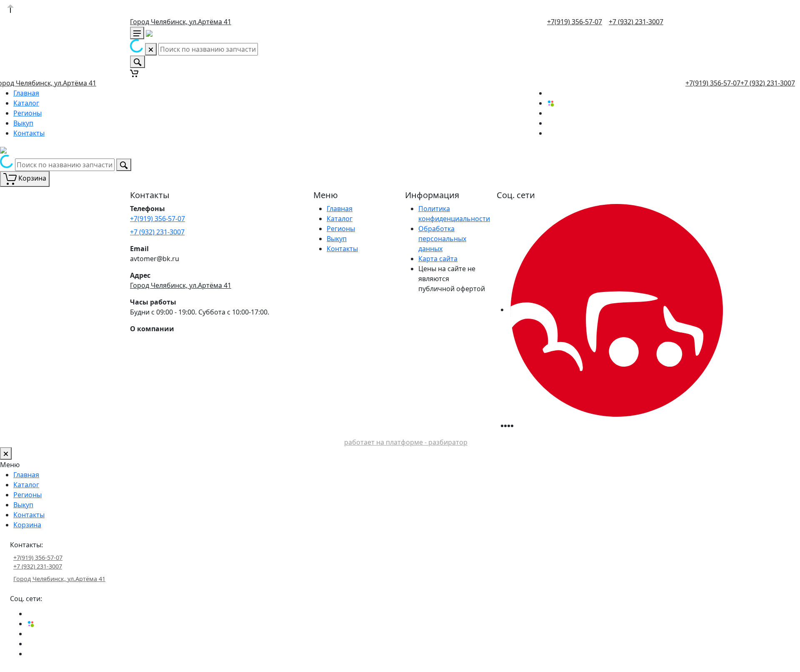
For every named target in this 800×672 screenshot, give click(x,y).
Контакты (29, 133)
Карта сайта (438, 258)
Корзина (27, 524)
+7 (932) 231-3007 (636, 21)
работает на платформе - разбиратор (406, 442)
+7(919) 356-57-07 (574, 21)
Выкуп (23, 123)
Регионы (27, 113)
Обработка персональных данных (442, 238)
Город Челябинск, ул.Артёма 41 (180, 21)
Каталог (26, 103)
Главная (26, 93)
